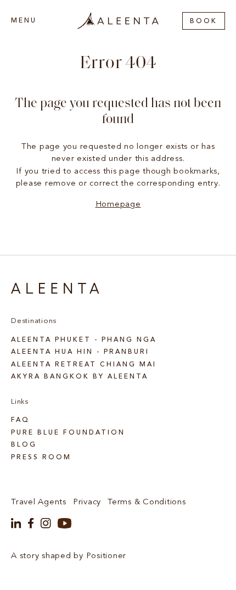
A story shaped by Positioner (68, 556)
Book (203, 21)
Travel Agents (38, 502)
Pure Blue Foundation (68, 433)
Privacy (87, 502)
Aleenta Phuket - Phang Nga (83, 340)
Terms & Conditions (147, 502)
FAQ (20, 420)
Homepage (118, 205)
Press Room (41, 457)
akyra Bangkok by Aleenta (79, 377)
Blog (24, 445)
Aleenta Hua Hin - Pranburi (80, 352)
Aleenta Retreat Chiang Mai (83, 364)
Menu (24, 21)
